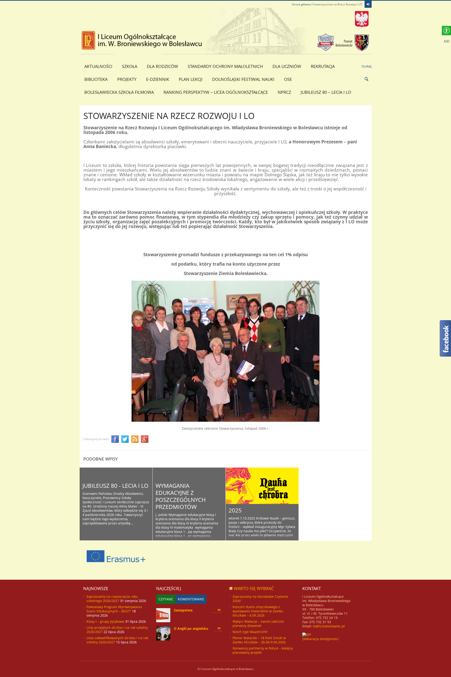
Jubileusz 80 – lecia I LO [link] (326, 92)
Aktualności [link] (98, 66)
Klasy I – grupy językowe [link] (105, 621)
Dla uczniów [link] (286, 66)
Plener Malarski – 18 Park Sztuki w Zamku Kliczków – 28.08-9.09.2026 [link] (259, 640)
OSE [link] (288, 79)
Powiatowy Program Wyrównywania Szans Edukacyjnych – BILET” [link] (114, 609)
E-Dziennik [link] (157, 79)
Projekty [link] (126, 79)
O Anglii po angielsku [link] (191, 628)
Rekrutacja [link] (323, 66)
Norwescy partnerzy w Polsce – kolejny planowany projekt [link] (263, 650)
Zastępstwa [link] (183, 610)
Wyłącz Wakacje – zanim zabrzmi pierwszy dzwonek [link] (258, 623)
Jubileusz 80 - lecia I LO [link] (115, 485)
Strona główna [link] (301, 4)
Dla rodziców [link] (162, 66)
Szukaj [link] (367, 66)
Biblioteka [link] (96, 79)
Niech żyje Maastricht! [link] (250, 632)
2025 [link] (235, 510)
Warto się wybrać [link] (254, 588)
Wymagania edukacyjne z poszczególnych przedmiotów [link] (181, 496)
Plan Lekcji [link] (190, 79)
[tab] (165, 599)
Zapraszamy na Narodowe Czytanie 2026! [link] (260, 598)
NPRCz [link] (284, 92)
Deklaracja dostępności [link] (320, 639)
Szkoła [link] (129, 66)
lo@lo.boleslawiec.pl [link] (329, 626)
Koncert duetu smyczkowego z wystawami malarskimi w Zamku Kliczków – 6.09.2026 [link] (258, 611)
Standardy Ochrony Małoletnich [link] (225, 66)
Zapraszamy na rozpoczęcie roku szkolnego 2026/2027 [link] (112, 598)
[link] (368, 4)
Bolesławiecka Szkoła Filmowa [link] (119, 92)
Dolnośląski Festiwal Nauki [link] (243, 79)
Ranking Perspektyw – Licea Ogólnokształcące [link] (215, 92)
